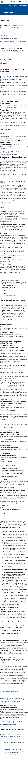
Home (4, 5)
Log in (26, 2)
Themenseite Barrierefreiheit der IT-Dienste (10, 736)
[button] (5, 2)
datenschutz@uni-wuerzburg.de (10, 154)
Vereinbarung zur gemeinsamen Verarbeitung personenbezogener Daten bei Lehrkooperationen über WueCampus (11, 691)
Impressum (8, 749)
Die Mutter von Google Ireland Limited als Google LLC (15, 424)
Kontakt (16, 749)
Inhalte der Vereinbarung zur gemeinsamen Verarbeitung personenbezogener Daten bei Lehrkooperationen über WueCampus (13, 700)
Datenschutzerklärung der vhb (7, 362)
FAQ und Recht (10, 5)
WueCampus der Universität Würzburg (9, 107)
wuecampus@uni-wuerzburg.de (8, 724)
